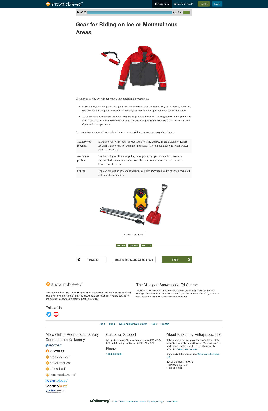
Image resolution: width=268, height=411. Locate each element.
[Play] (78, 12)
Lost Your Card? (184, 3)
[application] (134, 12)
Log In (217, 3)
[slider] (187, 13)
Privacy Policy (156, 401)
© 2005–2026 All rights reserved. (125, 401)
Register (204, 3)
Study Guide (163, 3)
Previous (92, 259)
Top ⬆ (102, 323)
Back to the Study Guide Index (134, 259)
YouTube (56, 314)
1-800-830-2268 (114, 353)
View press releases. (187, 349)
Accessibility (144, 401)
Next (175, 259)
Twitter (48, 314)
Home (154, 323)
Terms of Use (172, 401)
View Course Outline (134, 234)
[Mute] (181, 12)
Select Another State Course (133, 323)
